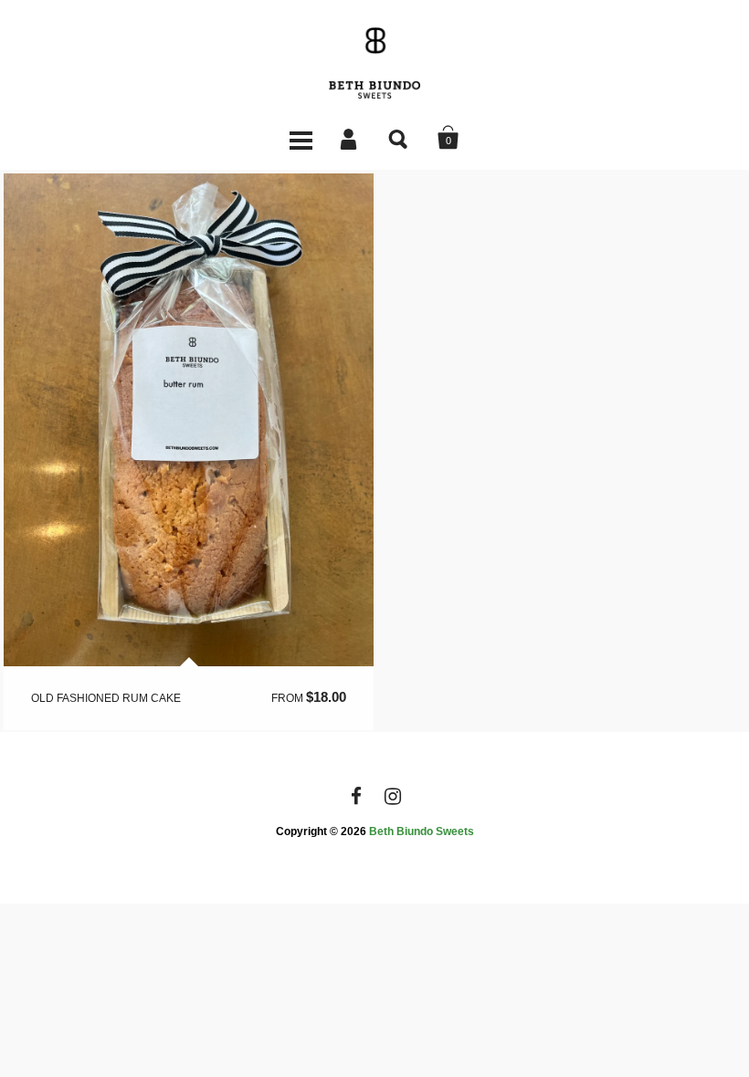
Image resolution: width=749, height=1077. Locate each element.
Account (349, 137)
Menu (300, 137)
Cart (448, 137)
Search (399, 137)
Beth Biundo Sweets (421, 831)
